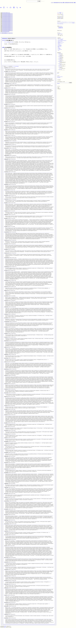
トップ (52, 2)
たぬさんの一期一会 (60, 41)
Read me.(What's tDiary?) (60, 76)
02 (3, 13)
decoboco (59, 47)
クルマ (4, 40)
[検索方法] (58, 83)
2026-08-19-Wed (60, 56)
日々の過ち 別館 (60, 49)
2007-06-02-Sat (4, 38)
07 (7, 13)
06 (4, 12)
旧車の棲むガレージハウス (61, 42)
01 (2, 13)
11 (8, 12)
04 (2, 12)
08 (8, 13)
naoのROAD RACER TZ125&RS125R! (62, 40)
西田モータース (59, 46)
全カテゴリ (10, 33)
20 (60, 17)
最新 (63, 2)
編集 (74, 2)
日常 (3, 47)
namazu (58, 50)
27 (60, 18)
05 (3, 12)
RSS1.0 (58, 73)
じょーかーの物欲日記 (60, 39)
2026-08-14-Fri (60, 65)
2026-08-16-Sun (60, 61)
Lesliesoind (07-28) (61, 27)
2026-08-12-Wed (60, 69)
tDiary (5, 626)
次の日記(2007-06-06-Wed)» (69, 2)
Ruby (5, 627)
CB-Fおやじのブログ (60, 43)
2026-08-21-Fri (60, 53)
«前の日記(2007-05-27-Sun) (58, 2)
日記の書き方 (58, 77)
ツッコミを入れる (15, 66)
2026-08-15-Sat (60, 63)
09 (9, 13)
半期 (3, 33)
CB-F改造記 (59, 48)
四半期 (5, 33)
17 (57, 17)
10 (7, 12)
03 (4, 13)
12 (9, 12)
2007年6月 (60, 13)
